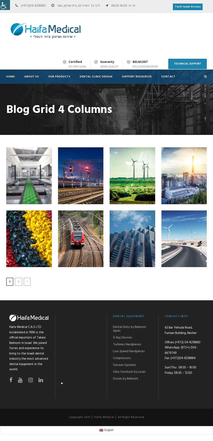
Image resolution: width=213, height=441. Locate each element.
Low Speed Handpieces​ (129, 351)
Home (10, 76)
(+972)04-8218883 (33, 5)
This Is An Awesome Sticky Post (185, 240)
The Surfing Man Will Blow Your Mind (134, 232)
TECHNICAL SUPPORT (187, 64)
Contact (168, 76)
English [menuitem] (109, 430)
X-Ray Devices (122, 337)
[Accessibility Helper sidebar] (5, 5)
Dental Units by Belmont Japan (129, 329)
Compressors (122, 358)
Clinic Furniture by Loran (129, 371)
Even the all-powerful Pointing (30, 236)
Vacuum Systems (124, 365)
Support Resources (137, 76)
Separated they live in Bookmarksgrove (82, 232)
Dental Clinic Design (96, 76)
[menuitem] (106, 430)
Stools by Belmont (125, 378)
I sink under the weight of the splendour (30, 169)
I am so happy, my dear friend (134, 177)
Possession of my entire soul (82, 177)
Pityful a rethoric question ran (185, 173)
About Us (31, 76)
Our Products (59, 76)
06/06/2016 (33, 191)
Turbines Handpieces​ (127, 344)
